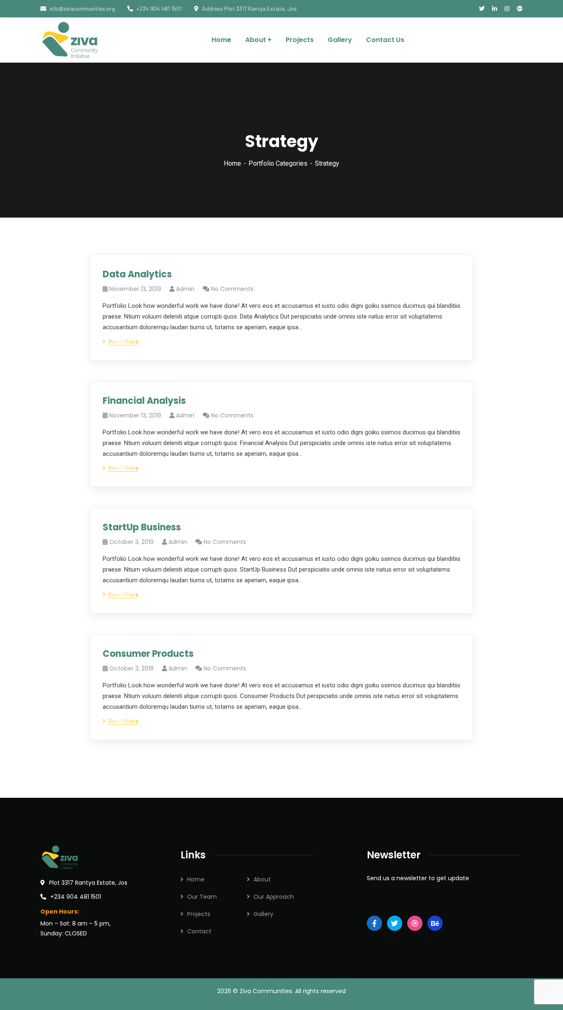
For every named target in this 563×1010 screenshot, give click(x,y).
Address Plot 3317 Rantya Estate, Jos (249, 8)
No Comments (232, 289)
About (262, 879)
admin (185, 289)
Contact (199, 931)
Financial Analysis (144, 400)
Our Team (202, 897)
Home (232, 163)
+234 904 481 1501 (159, 8)
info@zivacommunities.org (82, 8)
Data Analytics (137, 274)
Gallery (263, 914)
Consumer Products (148, 653)
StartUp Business (142, 527)
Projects (198, 914)
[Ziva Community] (70, 40)
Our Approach (273, 897)
